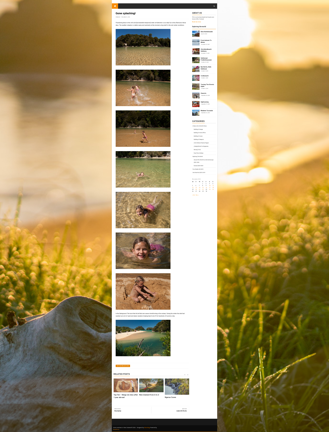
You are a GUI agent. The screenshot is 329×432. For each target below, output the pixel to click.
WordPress (116, 429)
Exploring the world (199, 26)
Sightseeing (205, 102)
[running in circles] (143, 128)
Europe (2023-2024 (198, 165)
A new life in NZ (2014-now (200, 126)
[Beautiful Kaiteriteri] (143, 47)
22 (202, 189)
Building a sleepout (199, 139)
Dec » (197, 195)
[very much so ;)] (143, 250)
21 (199, 189)
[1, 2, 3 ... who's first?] (143, 88)
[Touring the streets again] (196, 87)
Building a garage (198, 129)
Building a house (198, 136)
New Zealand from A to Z (149, 395)
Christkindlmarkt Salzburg (206, 50)
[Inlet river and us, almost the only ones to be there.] (143, 338)
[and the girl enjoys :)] (143, 210)
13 (196, 187)
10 (209, 185)
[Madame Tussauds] (196, 113)
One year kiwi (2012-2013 (199, 172)
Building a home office (200, 132)
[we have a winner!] (143, 169)
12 (192, 187)
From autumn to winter (206, 41)
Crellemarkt (205, 76)
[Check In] (196, 95)
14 (199, 187)
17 (209, 187)
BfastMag (147, 427)
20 (196, 189)
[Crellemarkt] (196, 78)
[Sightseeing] (196, 104)
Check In (203, 93)
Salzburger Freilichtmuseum (206, 59)
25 (213, 189)
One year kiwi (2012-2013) (123, 365)
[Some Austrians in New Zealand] (115, 6)
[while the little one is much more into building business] (143, 291)
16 (206, 187)
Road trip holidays (198, 153)
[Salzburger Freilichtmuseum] (196, 60)
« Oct (193, 195)
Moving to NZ (197, 149)
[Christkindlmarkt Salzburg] (196, 51)
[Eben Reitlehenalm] (196, 34)
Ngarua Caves (170, 397)
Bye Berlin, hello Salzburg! (206, 68)
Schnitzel (118, 17)
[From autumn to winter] (196, 42)
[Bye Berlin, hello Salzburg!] (196, 69)
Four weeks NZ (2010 (198, 169)
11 (213, 185)
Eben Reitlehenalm (207, 31)
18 (213, 187)
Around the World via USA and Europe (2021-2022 (204, 161)
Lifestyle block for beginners (201, 146)
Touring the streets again (207, 85)
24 (209, 189)
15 (202, 187)
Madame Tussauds (207, 110)
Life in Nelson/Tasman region (201, 142)
